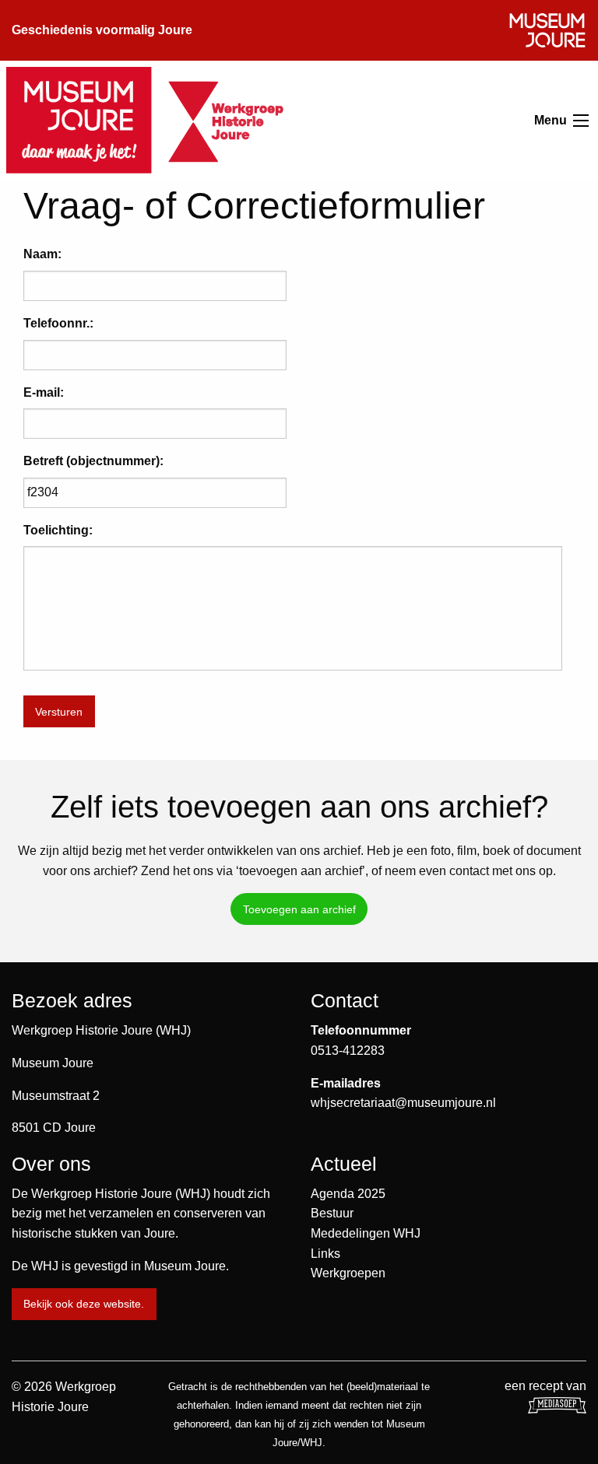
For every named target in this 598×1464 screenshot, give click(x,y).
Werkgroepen (348, 1273)
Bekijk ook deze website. (83, 1304)
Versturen (59, 712)
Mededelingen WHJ (365, 1233)
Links (325, 1253)
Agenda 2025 (348, 1193)
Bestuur (332, 1213)
